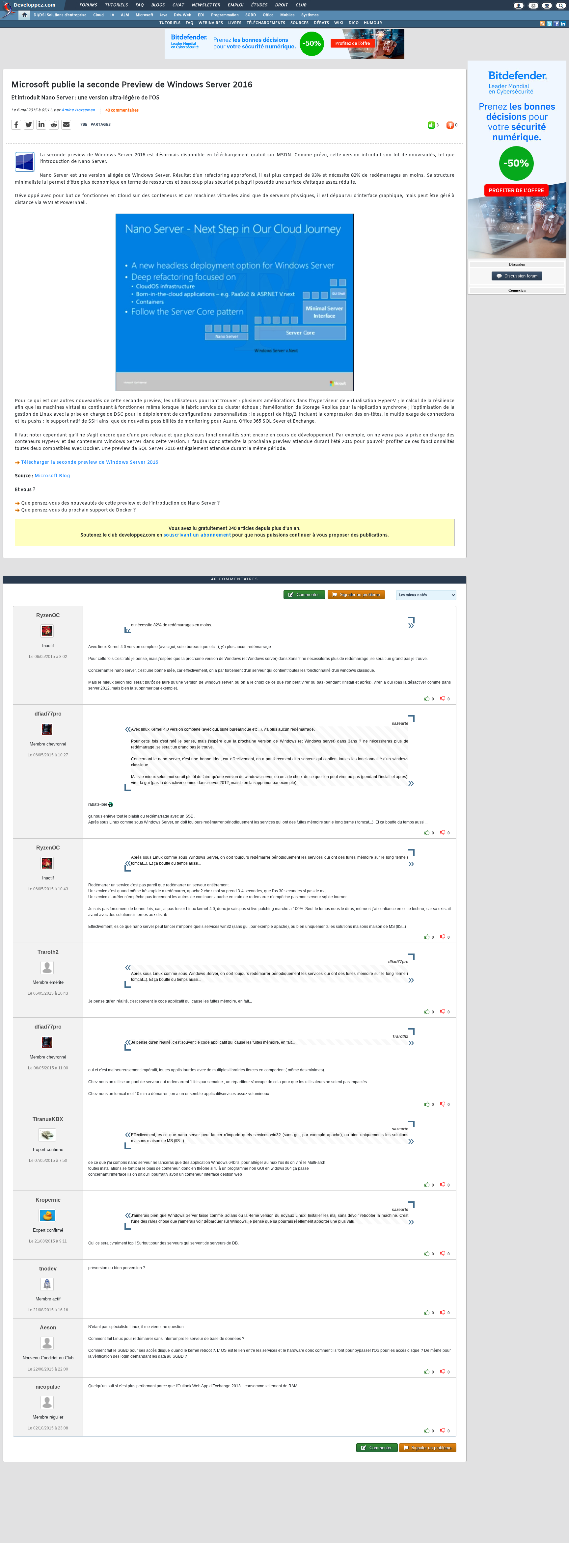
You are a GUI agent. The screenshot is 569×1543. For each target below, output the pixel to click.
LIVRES (234, 23)
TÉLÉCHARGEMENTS (266, 23)
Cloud (98, 15)
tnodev (48, 1268)
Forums (88, 5)
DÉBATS (321, 23)
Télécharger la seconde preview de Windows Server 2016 (89, 462)
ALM (125, 15)
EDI (201, 15)
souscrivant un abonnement (197, 535)
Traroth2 (48, 952)
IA (112, 15)
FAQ (139, 5)
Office (268, 15)
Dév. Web (182, 15)
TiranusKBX (48, 1119)
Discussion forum (520, 276)
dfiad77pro (48, 714)
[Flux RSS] (542, 23)
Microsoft (144, 15)
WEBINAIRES (211, 23)
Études (259, 5)
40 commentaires (122, 110)
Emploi (235, 5)
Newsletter (205, 5)
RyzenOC (48, 615)
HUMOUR (373, 23)
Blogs (157, 5)
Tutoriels (116, 5)
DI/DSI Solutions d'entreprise (60, 15)
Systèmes (310, 15)
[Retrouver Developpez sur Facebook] (556, 23)
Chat (178, 5)
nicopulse (48, 1387)
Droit (281, 5)
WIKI (338, 23)
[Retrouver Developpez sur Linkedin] (563, 23)
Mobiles (287, 15)
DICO (354, 23)
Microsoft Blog (52, 476)
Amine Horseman (78, 110)
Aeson (48, 1327)
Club (301, 5)
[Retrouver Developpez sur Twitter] (549, 23)
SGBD (250, 15)
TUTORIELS (169, 23)
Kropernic (48, 1200)
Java (163, 15)
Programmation (225, 15)
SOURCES (299, 23)
